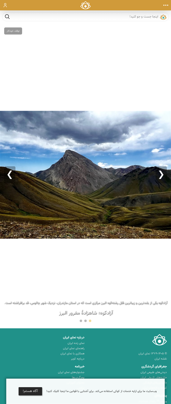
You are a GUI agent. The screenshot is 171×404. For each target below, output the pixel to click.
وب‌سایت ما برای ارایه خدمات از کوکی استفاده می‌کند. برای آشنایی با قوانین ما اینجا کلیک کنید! (101, 391)
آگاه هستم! (30, 391)
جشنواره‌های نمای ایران (71, 372)
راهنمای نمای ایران (73, 348)
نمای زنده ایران (76, 343)
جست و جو (7, 16)
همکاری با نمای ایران (72, 353)
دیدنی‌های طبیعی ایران (154, 372)
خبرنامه (79, 366)
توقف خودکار (13, 31)
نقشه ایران (161, 359)
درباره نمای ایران (73, 337)
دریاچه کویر (77, 359)
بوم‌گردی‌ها (78, 377)
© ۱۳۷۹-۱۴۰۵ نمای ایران (152, 353)
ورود (5, 5)
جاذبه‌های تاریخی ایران (154, 377)
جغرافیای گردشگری (154, 366)
